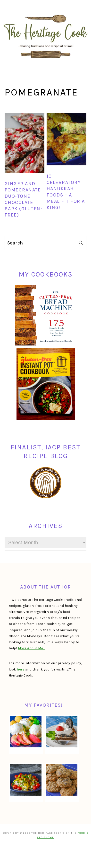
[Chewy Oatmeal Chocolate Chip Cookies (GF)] (61, 779)
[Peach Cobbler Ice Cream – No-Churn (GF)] (25, 731)
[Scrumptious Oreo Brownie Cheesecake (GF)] (61, 731)
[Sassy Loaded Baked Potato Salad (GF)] (25, 779)
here (20, 669)
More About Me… (31, 648)
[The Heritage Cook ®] (45, 60)
